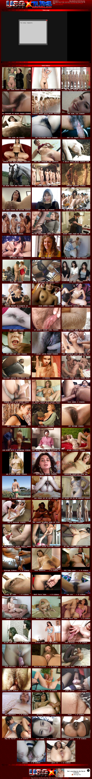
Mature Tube (58, 3)
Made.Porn (73, 3)
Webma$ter (66, 778)
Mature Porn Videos (66, 3)
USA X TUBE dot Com (64, 1)
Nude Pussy (60, 4)
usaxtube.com (26, 778)
